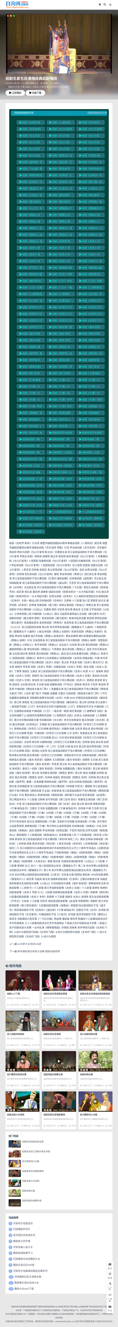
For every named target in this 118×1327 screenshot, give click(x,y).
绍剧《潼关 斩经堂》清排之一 (89, 334)
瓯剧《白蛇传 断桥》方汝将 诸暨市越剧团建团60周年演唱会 (31, 123)
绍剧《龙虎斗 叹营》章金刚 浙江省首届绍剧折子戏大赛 (60, 261)
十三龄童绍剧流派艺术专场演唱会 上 (60, 512)
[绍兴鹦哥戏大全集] (95, 1101)
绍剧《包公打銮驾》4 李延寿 (30, 143)
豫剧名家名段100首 (23, 1265)
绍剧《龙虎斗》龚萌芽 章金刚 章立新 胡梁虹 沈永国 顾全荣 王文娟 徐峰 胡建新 (90, 261)
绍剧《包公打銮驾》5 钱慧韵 (59, 143)
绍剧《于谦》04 (31, 386)
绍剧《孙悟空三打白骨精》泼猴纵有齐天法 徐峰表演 (31, 327)
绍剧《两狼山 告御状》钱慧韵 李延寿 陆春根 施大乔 (59, 215)
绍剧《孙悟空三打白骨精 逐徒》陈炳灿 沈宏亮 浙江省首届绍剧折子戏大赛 (60, 321)
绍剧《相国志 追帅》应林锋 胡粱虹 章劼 (59, 347)
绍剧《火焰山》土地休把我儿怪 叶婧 (90, 189)
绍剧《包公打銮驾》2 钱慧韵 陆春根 (60, 136)
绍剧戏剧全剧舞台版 (53, 1074)
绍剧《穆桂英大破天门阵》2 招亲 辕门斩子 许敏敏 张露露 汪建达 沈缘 (90, 268)
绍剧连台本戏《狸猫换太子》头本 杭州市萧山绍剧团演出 (90, 459)
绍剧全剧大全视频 (15, 1115)
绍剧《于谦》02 (61, 380)
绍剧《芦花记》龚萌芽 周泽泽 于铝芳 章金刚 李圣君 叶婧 (31, 268)
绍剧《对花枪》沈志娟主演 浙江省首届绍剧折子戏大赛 (90, 162)
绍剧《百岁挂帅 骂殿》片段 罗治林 (89, 123)
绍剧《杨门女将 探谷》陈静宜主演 (89, 367)
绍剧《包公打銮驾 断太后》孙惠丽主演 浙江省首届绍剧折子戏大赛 (60, 129)
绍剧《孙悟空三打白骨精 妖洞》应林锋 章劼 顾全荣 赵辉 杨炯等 (90, 314)
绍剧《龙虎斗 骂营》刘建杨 (59, 248)
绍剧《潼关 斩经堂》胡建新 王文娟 (89, 327)
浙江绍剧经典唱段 (15, 1034)
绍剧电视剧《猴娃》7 (89, 446)
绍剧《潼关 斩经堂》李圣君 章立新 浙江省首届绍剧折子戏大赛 (60, 334)
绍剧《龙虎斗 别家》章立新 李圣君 (89, 242)
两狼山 (28, 87)
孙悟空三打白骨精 (60, 87)
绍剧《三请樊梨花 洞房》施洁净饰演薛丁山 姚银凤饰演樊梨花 (90, 288)
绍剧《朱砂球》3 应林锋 (90, 426)
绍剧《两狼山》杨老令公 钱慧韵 (90, 235)
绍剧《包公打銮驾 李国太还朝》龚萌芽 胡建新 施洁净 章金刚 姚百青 (90, 129)
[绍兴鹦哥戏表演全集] (22, 1061)
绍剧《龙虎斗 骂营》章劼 (89, 248)
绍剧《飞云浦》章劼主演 (31, 169)
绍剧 (27, 83)
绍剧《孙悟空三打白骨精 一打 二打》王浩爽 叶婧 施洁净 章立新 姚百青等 (31, 321)
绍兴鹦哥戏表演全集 (16, 1074)
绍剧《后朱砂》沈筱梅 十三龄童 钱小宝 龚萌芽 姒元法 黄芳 (31, 182)
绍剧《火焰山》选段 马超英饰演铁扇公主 (31, 195)
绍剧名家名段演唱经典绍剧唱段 (95, 994)
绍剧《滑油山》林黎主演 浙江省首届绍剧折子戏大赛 (31, 189)
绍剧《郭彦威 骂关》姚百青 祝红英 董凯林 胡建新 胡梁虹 (59, 169)
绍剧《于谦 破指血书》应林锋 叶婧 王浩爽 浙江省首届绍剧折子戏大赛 (30, 380)
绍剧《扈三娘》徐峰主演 (90, 182)
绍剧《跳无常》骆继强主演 (60, 327)
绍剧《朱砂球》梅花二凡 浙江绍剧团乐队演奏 (31, 433)
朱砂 (48, 87)
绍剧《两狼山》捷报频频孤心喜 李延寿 (60, 228)
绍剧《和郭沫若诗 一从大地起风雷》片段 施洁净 (90, 169)
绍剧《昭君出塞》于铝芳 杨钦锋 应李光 (60, 413)
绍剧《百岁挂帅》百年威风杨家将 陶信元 (31, 129)
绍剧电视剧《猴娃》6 (59, 446)
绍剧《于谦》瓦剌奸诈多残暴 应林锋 (90, 400)
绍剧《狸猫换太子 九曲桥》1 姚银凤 (60, 209)
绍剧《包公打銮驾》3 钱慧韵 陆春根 (90, 136)
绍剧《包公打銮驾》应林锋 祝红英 (89, 149)
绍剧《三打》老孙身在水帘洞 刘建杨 (60, 281)
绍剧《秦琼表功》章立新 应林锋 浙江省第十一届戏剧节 (31, 281)
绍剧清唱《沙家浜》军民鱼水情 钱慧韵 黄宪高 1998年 (30, 466)
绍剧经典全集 (86, 1074)
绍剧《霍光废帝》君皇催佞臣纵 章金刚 (60, 202)
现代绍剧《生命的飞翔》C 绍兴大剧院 (90, 525)
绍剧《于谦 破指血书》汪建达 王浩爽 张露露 (89, 374)
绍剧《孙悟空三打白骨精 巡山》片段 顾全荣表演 (31, 314)
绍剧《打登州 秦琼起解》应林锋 (89, 156)
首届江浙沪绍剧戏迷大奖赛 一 (60, 519)
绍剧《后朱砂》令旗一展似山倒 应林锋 (90, 176)
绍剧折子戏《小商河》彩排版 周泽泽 (60, 506)
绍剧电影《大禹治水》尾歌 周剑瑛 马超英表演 (60, 453)
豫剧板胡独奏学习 (23, 1253)
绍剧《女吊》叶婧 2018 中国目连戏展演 (60, 275)
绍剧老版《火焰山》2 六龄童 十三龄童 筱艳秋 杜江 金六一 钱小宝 (90, 453)
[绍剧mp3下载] (22, 980)
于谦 (22, 87)
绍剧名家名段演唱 (52, 1034)
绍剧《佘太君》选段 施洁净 (31, 301)
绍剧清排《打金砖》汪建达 (89, 466)
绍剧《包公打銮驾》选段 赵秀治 (59, 149)
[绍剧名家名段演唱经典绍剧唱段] (95, 980)
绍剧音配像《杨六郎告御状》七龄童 (60, 492)
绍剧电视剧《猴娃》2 (30, 440)
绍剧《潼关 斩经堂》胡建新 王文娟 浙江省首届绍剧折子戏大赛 (31, 334)
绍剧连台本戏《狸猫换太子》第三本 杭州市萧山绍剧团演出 (60, 459)
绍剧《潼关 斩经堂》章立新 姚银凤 (59, 341)
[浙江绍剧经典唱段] (22, 1021)
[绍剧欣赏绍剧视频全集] (15, 1144)
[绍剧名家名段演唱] (59, 1021)
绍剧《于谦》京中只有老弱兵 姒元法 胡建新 (60, 400)
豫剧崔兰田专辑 (21, 1241)
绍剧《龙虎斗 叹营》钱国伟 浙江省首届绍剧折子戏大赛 (90, 255)
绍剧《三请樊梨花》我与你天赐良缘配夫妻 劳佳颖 (60, 294)
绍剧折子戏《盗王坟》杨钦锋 (31, 499)
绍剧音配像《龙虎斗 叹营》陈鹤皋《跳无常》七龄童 (31, 486)
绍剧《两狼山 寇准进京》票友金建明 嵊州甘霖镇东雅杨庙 (90, 215)
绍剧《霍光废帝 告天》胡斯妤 (59, 195)
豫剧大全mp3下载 (24, 1289)
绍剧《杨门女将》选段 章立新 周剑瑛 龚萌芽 (60, 374)
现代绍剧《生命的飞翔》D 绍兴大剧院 (31, 532)
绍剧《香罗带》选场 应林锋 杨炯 (60, 354)
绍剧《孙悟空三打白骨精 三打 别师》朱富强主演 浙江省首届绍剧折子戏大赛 (90, 308)
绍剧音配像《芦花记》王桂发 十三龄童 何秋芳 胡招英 (90, 486)
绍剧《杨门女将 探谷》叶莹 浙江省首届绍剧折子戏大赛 (31, 374)
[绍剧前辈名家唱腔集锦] (59, 1101)
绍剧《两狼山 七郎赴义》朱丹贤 (89, 222)
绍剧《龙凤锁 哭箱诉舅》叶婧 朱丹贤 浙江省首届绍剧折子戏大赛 (59, 242)
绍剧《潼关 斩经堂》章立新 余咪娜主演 (89, 341)
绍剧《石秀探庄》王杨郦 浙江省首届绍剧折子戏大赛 (60, 301)
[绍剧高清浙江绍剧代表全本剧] (15, 1153)
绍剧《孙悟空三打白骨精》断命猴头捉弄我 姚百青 (90, 321)
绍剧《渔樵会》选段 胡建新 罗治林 (31, 413)
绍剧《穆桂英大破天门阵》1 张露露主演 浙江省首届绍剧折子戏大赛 (60, 268)
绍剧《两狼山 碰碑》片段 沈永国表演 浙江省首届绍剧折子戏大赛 (30, 222)
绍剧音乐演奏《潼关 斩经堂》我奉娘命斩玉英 (90, 473)
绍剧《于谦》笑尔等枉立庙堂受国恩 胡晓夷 (31, 407)
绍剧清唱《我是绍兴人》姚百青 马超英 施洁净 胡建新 (60, 466)
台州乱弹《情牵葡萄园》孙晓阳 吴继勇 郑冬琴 (90, 519)
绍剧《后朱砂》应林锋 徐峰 (60, 182)
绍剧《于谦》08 (61, 393)
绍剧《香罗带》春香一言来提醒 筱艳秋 (31, 354)
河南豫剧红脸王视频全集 (27, 1277)
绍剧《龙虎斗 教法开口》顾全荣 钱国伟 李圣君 (30, 248)
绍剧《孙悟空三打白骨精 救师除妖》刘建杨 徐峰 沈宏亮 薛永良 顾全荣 (31, 308)
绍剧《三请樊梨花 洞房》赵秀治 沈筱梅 (31, 294)
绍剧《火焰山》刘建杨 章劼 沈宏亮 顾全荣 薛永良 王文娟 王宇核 (60, 189)
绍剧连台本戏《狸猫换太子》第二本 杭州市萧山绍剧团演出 (31, 459)
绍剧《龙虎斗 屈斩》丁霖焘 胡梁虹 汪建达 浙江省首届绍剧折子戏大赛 (30, 255)
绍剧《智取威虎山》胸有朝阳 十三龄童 (89, 413)
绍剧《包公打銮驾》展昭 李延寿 (30, 156)
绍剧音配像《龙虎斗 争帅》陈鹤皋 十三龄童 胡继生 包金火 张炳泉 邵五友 (60, 486)
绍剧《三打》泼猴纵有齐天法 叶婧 (90, 281)
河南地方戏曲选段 (23, 1223)
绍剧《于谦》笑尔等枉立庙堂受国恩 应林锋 (60, 407)
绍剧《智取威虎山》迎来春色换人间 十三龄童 (31, 420)
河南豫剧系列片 (21, 1229)
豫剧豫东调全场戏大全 (26, 1283)
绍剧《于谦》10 (31, 400)
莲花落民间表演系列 (24, 1235)
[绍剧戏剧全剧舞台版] (59, 1061)
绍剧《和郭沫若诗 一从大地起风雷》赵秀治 (31, 176)
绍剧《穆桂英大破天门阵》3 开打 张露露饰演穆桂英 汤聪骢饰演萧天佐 (31, 275)
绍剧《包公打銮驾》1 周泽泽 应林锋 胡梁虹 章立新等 (31, 149)
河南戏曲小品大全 (23, 1247)
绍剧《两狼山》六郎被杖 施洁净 (90, 228)
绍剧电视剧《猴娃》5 (30, 446)
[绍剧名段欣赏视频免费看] (59, 980)
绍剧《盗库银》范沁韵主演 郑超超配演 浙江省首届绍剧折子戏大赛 (31, 162)
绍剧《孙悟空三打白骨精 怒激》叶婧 (60, 308)
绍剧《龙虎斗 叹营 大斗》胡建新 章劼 (59, 255)
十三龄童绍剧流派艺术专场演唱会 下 (90, 512)
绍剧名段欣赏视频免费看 (55, 994)
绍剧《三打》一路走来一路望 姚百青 (60, 288)
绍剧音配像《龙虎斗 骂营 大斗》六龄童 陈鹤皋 (90, 479)
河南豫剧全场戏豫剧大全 (26, 1259)
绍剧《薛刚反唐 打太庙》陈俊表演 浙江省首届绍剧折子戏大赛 (60, 360)
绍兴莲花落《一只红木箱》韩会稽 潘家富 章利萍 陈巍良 (31, 512)
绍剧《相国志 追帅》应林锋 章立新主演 (89, 347)
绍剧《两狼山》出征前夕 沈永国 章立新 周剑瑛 (31, 228)
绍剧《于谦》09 (90, 393)
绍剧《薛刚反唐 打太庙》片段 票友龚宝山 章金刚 (89, 360)
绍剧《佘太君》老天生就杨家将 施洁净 (90, 294)
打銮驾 (42, 87)
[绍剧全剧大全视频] (22, 1101)
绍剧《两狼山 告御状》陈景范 (30, 215)
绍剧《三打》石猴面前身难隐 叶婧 (31, 288)
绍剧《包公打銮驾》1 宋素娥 (30, 136)
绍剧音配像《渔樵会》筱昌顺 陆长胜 (90, 492)
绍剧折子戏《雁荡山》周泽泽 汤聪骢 (90, 506)
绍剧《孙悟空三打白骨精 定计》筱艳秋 (90, 301)
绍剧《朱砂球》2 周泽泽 (60, 426)
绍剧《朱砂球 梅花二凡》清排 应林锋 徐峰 (89, 420)
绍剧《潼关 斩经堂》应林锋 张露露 (30, 341)
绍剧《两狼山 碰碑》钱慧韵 (59, 222)
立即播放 (16, 93)
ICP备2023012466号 (103, 1321)
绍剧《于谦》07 (31, 393)
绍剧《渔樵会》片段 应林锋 (90, 407)
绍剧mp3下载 (13, 994)
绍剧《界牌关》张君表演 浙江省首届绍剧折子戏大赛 (90, 202)
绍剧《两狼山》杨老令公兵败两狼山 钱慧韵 (31, 242)
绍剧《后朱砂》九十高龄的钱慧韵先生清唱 (60, 176)
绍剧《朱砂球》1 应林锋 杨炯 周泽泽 (30, 426)
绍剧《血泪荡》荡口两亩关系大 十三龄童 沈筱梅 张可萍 (60, 367)
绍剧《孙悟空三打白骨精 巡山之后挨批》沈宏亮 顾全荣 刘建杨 (60, 314)
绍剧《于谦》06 (90, 386)
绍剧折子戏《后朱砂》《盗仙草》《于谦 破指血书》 (60, 499)
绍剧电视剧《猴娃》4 (89, 440)
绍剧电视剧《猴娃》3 (59, 440)
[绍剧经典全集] (95, 1061)
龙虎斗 (35, 87)
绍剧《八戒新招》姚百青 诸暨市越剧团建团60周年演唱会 (60, 123)
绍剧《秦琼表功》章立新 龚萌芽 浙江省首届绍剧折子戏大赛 (90, 275)
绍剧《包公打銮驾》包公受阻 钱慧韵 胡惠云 (89, 143)
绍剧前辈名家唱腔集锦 (54, 1115)
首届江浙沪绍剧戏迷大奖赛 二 (31, 519)
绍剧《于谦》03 (90, 380)
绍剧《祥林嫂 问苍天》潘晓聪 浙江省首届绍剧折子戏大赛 (31, 360)
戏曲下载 (36, 93)
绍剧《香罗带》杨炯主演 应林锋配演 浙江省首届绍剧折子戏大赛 (90, 354)
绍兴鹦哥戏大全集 (88, 1115)
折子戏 (16, 87)
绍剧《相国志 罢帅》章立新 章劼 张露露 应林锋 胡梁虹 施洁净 (30, 347)
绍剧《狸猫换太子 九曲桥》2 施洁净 (90, 209)
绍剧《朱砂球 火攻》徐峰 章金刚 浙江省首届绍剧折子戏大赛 (60, 420)
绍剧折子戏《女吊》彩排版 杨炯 (89, 499)
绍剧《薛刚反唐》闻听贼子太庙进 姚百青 (31, 367)
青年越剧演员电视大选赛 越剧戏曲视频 (38, 951)
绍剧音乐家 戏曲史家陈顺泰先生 (30, 473)
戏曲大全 (34, 83)
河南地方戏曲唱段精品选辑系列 (30, 1271)
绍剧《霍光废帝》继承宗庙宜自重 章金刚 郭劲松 (31, 202)
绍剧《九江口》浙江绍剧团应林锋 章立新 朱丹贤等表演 (31, 209)
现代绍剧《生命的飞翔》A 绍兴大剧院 (31, 525)
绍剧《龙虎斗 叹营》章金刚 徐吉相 (30, 261)
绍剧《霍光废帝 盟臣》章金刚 (89, 195)
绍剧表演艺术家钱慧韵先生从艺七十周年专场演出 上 (60, 433)
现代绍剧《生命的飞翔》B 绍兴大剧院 (60, 525)
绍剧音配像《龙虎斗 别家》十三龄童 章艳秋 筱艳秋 (60, 479)
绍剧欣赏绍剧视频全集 (33, 1142)
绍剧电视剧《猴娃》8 (30, 453)
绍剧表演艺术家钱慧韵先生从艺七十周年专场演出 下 (90, 433)
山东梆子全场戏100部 (29, 944)
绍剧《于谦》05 (61, 386)
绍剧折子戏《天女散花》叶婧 (31, 506)
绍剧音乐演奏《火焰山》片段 (60, 473)
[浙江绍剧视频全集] (95, 1021)
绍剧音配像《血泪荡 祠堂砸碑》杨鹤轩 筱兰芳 (31, 492)
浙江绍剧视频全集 (88, 1034)
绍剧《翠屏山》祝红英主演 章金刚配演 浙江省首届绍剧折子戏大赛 (60, 156)
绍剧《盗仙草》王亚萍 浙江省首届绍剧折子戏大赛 (60, 162)
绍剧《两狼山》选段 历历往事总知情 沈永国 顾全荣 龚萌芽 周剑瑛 (31, 235)
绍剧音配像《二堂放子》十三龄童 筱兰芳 (31, 479)
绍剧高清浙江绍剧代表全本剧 (36, 1152)
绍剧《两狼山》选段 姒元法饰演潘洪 (60, 235)
